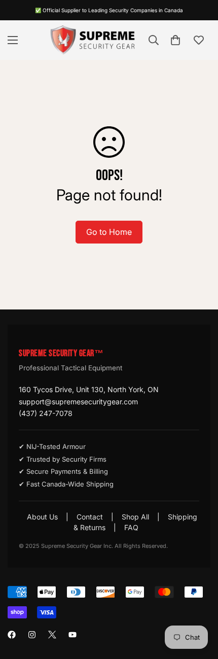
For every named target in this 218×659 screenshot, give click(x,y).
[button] (175, 40)
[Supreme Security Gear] (92, 40)
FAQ (131, 527)
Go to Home (109, 232)
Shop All (135, 516)
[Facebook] (12, 635)
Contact (90, 516)
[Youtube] (72, 635)
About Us (42, 516)
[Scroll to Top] (200, 605)
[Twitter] (52, 635)
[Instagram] (32, 635)
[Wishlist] (198, 40)
